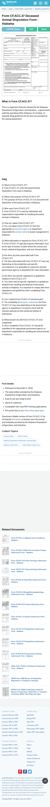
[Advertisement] (25, 148)
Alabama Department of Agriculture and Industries (20, 441)
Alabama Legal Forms (11, 445)
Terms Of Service (33, 758)
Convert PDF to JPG (10, 745)
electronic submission (29, 302)
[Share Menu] (45, 781)
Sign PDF (30, 722)
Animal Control (22, 436)
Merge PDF (31, 718)
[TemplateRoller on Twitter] (30, 772)
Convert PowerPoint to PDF (12, 732)
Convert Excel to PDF (10, 718)
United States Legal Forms (31, 445)
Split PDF (30, 715)
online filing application (34, 411)
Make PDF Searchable (35, 732)
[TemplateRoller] (8, 3)
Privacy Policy (32, 755)
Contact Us (31, 762)
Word (44, 29)
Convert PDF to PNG (10, 748)
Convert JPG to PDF (10, 735)
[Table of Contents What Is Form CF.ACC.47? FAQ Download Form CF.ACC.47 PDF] (35, 3)
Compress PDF (33, 725)
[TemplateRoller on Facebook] (25, 772)
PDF (31, 29)
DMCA (29, 752)
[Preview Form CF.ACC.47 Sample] (26, 64)
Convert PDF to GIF (9, 752)
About (29, 745)
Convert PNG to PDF (10, 722)
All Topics (30, 765)
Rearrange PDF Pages (35, 729)
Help (28, 748)
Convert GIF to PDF (9, 725)
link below (16, 419)
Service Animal (8, 436)
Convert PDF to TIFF (10, 755)
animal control (21, 232)
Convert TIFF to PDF (10, 729)
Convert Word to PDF (10, 715)
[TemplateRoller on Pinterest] (20, 772)
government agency (20, 229)
